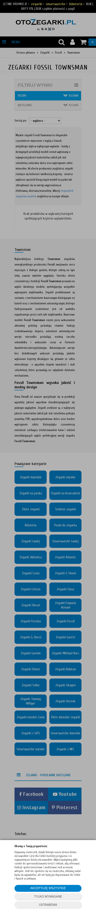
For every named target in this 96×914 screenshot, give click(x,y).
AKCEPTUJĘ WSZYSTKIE (48, 888)
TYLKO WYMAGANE (48, 896)
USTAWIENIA (48, 904)
